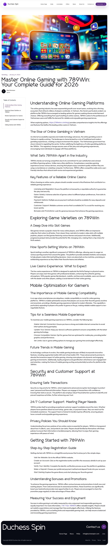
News (72, 534)
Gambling (4, 74)
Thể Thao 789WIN (68, 506)
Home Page (63, 534)
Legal (104, 540)
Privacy (94, 540)
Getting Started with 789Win (13, 125)
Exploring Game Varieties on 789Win (13, 111)
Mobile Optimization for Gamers (14, 115)
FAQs (78, 534)
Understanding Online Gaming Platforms (13, 105)
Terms (99, 540)
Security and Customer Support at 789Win (14, 120)
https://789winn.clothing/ (59, 122)
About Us (87, 540)
